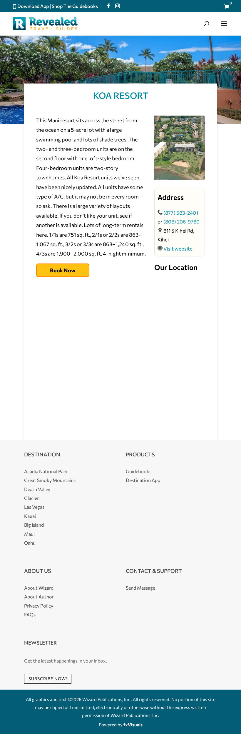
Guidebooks (138, 471)
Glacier (31, 498)
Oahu (30, 543)
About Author (39, 596)
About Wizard (38, 587)
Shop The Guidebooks (75, 6)
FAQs (30, 614)
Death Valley (37, 489)
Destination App (143, 480)
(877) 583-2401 (180, 213)
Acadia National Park (46, 471)
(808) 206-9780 (181, 221)
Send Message (140, 587)
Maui (29, 534)
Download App (33, 6)
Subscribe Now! (48, 678)
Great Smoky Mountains (50, 480)
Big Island (34, 525)
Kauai (30, 516)
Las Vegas (34, 507)
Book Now (63, 270)
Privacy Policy (38, 605)
